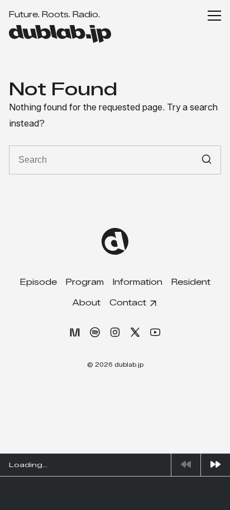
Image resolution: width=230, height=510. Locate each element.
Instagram (115, 332)
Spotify (94, 332)
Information (137, 282)
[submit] (206, 159)
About (86, 303)
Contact (127, 303)
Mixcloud (74, 332)
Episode (38, 282)
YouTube (155, 332)
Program (85, 282)
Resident (190, 282)
